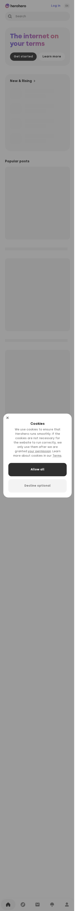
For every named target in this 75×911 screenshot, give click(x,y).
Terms (56, 455)
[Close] (7, 418)
